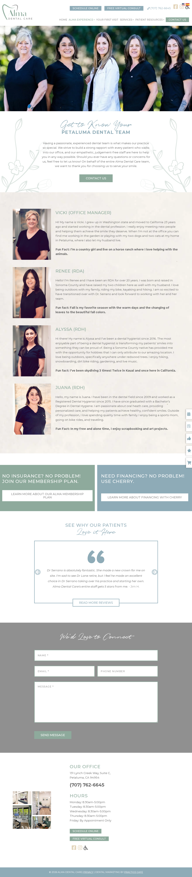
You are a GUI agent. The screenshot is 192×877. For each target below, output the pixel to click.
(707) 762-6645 (160, 8)
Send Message (53, 735)
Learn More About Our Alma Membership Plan (47, 495)
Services (126, 19)
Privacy (88, 872)
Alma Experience (81, 19)
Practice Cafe (133, 872)
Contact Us (177, 19)
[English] (184, 4)
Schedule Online (86, 8)
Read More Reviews (96, 602)
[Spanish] (188, 4)
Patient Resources (149, 19)
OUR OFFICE (85, 766)
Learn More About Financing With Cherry (145, 497)
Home (63, 19)
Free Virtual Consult (124, 8)
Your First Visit (107, 19)
